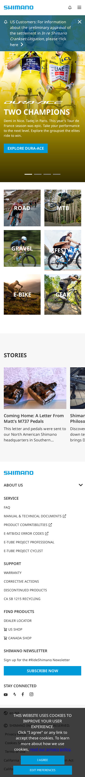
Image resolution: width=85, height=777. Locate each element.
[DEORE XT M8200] (47, 174)
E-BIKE (22, 294)
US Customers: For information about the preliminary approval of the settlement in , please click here (40, 33)
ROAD (22, 208)
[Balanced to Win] (38, 174)
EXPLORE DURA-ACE (26, 148)
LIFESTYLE (63, 250)
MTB (63, 208)
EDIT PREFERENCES (42, 770)
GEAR (62, 294)
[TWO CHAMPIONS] (28, 174)
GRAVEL (22, 248)
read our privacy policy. (50, 749)
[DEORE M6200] (56, 174)
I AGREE (42, 760)
